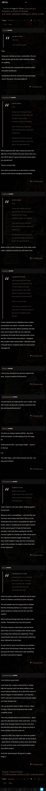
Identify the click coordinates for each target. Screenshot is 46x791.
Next (10, 24)
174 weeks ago (37, 764)
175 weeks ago (36, 86)
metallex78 (6, 97)
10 (38, 20)
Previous (11, 20)
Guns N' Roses (20, 11)
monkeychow (7, 397)
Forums (6, 11)
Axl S (4, 567)
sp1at (5, 30)
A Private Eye (7, 481)
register (27, 8)
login (34, 8)
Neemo (5, 368)
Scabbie (5, 194)
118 (4, 24)
